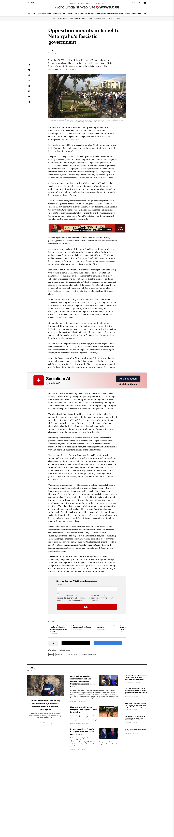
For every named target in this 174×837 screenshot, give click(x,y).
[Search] (145, 14)
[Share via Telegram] (29, 80)
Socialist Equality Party (77, 18)
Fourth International (60, 18)
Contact (134, 3)
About (140, 3)
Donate (119, 18)
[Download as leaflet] (29, 91)
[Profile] (145, 3)
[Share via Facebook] (29, 64)
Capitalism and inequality (88, 654)
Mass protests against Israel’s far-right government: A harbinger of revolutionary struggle (59, 628)
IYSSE (90, 18)
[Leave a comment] (29, 96)
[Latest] (33, 14)
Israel (51, 654)
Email (59, 585)
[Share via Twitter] (29, 70)
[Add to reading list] (29, 102)
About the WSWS (100, 18)
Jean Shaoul (52, 51)
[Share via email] (29, 86)
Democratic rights (72, 654)
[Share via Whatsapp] (29, 75)
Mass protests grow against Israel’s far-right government (82, 627)
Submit (87, 607)
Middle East (59, 654)
